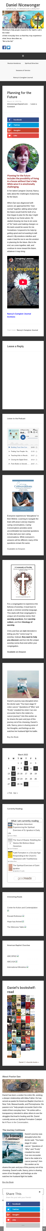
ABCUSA (11, 962)
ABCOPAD (12, 956)
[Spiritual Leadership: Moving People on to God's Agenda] (9, 1050)
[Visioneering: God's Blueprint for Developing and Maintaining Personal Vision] (28, 1050)
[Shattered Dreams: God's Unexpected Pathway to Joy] (18, 1043)
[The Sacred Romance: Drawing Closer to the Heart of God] (32, 1036)
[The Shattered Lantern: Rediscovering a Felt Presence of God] (23, 1043)
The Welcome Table (15, 927)
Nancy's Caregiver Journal (27, 330)
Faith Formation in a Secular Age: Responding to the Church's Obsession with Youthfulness (27, 856)
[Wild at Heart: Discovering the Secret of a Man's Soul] (14, 1057)
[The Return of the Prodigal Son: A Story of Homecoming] (23, 1036)
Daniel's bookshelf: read (21, 989)
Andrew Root (13, 861)
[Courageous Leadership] (23, 1008)
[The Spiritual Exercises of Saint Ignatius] (10, 871)
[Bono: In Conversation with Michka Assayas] (14, 1008)
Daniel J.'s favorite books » (29, 1062)
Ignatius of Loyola (19, 871)
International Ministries (17, 967)
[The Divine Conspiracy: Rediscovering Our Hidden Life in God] (18, 1015)
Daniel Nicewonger (23, 5)
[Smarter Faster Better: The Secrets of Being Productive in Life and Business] (28, 1043)
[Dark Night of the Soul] (32, 1008)
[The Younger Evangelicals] (18, 1057)
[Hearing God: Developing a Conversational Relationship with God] (23, 1022)
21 (13, 779)
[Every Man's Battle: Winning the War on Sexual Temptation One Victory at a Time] (32, 1015)
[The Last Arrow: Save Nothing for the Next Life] (14, 1029)
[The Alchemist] (18, 1001)
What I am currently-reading (25, 820)
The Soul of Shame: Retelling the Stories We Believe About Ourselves (27, 843)
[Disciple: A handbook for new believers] (14, 1015)
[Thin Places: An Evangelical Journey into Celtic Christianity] (18, 1050)
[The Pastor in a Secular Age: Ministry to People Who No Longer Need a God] (14, 1050)
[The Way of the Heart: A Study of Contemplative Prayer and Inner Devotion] (9, 1057)
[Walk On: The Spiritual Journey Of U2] (32, 1050)
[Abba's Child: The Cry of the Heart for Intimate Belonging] (9, 1001)
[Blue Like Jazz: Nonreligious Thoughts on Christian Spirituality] (9, 1009)
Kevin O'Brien (13, 835)
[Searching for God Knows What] (9, 1043)
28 (13, 784)
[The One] (28, 1029)
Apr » (15, 793)
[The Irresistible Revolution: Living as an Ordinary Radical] (32, 1022)
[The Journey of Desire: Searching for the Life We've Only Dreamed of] (9, 1029)
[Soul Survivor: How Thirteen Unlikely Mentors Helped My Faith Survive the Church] (32, 1043)
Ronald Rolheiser (14, 916)
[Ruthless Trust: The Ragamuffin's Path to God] (28, 1036)
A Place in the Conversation (16, 1122)
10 (26, 768)
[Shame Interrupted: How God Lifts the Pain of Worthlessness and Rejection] (14, 1043)
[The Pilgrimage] (32, 1029)
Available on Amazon (16, 549)
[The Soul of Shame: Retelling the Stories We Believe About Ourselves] (10, 845)
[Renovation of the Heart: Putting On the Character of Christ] (18, 1036)
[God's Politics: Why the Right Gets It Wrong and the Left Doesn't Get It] (14, 1022)
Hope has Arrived (14, 922)
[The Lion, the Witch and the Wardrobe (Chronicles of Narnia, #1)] (18, 1029)
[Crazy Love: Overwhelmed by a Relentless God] (28, 1008)
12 (36, 768)
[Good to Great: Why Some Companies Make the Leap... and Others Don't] (18, 1022)
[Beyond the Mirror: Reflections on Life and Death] (32, 1001)
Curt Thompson (14, 848)
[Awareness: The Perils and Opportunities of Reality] (23, 1001)
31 (26, 784)
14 (13, 774)
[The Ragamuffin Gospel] (14, 1037)
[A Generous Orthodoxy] (9, 1022)
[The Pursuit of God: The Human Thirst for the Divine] (9, 1037)
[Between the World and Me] (28, 1001)
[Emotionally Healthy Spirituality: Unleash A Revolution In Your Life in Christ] (28, 1015)
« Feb (9, 793)
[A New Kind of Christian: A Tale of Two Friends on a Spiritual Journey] (23, 1029)
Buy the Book (12, 737)
